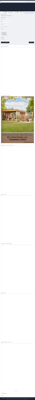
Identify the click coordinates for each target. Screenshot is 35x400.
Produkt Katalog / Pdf (18, 398)
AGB (32, 398)
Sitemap (22, 398)
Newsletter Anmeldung (9, 398)
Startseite (5, 14)
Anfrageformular (4, 398)
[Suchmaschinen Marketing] (2, 395)
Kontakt (14, 398)
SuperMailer (4, 39)
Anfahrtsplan (29, 398)
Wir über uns (25, 398)
